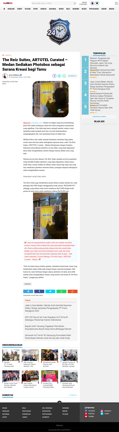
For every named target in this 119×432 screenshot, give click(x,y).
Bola (68, 9)
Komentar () (72, 76)
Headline (11, 9)
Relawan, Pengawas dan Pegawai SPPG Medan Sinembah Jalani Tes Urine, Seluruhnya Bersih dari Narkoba (101, 63)
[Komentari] (73, 291)
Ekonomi (76, 9)
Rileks (84, 9)
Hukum (103, 9)
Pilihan (28, 9)
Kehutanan (26, 411)
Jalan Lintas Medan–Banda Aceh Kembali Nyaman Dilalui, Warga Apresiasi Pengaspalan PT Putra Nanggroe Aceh (102, 85)
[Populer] (97, 3)
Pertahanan (94, 9)
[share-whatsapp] (64, 76)
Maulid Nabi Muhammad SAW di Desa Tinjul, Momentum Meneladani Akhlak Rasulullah (102, 72)
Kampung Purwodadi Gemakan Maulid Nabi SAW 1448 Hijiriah (101, 107)
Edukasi (43, 9)
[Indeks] (92, 3)
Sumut (19, 9)
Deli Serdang (47, 408)
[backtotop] (59, 403)
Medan (111, 9)
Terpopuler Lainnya (99, 116)
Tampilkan (73, 395)
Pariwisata (26, 414)
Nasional (52, 9)
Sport (35, 9)
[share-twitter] (59, 76)
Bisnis (61, 9)
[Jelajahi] (116, 3)
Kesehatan (46, 411)
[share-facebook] (54, 76)
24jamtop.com (36, 123)
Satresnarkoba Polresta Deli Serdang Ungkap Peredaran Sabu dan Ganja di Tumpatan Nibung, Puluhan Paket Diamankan (102, 98)
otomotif (45, 417)
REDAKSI (59, 425)
